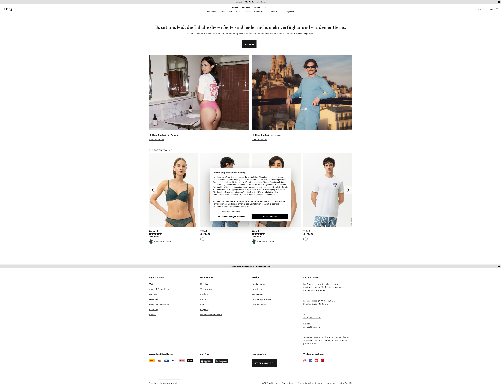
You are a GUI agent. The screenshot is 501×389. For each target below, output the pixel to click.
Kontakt (152, 314)
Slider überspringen (155, 150)
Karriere (204, 294)
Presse (203, 299)
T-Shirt (203, 231)
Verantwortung (207, 289)
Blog (268, 7)
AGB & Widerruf (269, 383)
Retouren (153, 294)
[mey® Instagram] (304, 360)
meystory (204, 309)
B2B (202, 304)
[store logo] (8, 9)
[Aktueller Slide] (246, 249)
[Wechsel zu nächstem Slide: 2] (348, 190)
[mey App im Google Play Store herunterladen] (221, 361)
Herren (246, 7)
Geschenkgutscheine (262, 299)
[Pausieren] (498, 1)
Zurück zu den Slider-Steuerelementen (167, 246)
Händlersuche (258, 284)
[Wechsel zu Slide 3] (255, 249)
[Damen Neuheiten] (199, 92)
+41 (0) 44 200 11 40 (312, 317)
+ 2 (162, 241)
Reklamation (154, 299)
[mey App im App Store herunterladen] (206, 361)
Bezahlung (154, 309)
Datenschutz (287, 383)
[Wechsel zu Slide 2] (250, 249)
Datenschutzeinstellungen (309, 383)
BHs (230, 11)
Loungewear (289, 11)
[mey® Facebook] (310, 360)
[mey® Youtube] (316, 360)
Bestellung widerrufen (159, 304)
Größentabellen (259, 304)
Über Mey (205, 284)
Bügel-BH (256, 231)
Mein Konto (257, 294)
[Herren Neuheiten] (302, 92)
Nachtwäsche (274, 11)
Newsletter (257, 289)
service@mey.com (311, 327)
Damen (234, 7)
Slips (238, 11)
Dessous (247, 11)
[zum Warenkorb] (496, 9)
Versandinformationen (159, 289)
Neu (223, 11)
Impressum (331, 383)
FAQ (151, 284)
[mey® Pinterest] (322, 360)
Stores (257, 7)
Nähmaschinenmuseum (211, 314)
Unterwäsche (259, 11)
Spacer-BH (154, 231)
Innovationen (212, 11)
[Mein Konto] (491, 9)
